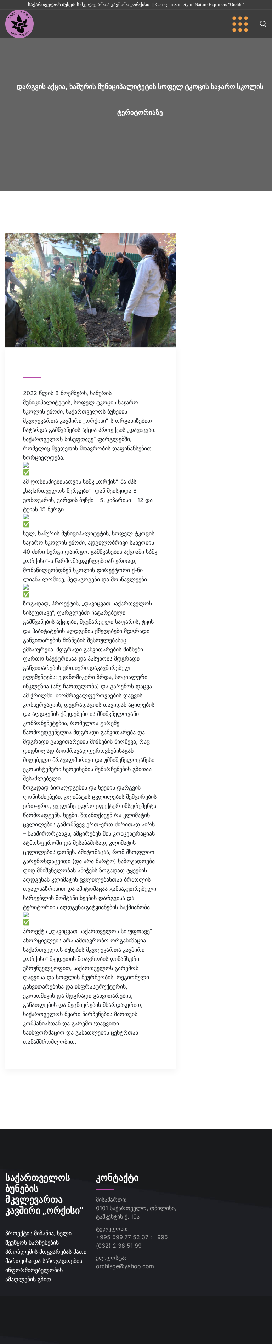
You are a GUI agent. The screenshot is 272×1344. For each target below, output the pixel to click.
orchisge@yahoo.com (125, 1266)
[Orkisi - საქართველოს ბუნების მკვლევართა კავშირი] (19, 23)
